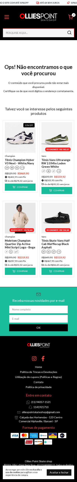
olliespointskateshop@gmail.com (41, 412)
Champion (10, 156)
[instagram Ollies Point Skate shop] (34, 358)
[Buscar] (69, 32)
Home (38, 366)
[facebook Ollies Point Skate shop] (43, 358)
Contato (39, 382)
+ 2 (59, 171)
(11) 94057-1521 (41, 402)
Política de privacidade (39, 387)
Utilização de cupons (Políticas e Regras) (38, 377)
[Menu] (7, 17)
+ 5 (59, 252)
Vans (43, 156)
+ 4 (22, 168)
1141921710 (40, 407)
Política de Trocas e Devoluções (38, 371)
